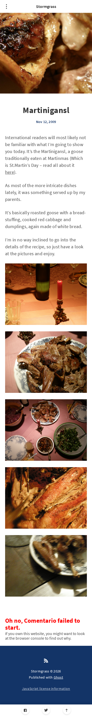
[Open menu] (6, 6)
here (9, 172)
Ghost (58, 677)
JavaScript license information (46, 688)
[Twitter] (46, 710)
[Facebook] (25, 710)
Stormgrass (46, 6)
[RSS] (46, 661)
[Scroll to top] (67, 710)
